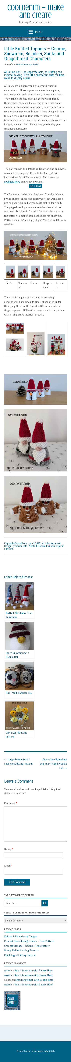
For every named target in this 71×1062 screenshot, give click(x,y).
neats (7, 970)
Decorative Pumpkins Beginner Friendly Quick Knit (53, 763)
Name (8, 849)
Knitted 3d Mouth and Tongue (20, 936)
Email (8, 865)
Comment (10, 803)
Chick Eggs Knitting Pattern (20, 955)
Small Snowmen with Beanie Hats (34, 970)
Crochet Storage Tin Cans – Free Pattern (27, 945)
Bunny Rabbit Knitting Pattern (21, 950)
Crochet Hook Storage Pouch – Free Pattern (29, 941)
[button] (35, 31)
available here (12, 181)
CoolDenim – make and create (35, 11)
